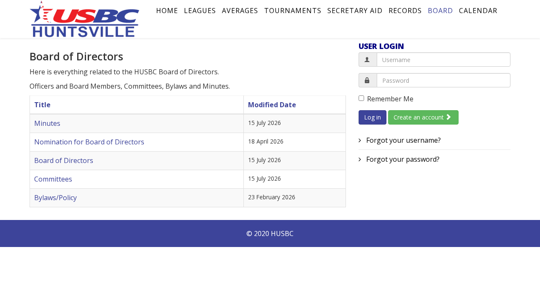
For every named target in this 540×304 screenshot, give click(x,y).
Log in (372, 117)
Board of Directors (63, 160)
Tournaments (292, 10)
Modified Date (272, 104)
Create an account (420, 117)
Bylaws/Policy (55, 197)
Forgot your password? (402, 159)
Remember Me (390, 98)
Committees (53, 179)
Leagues (200, 10)
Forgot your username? (402, 140)
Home (167, 10)
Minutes (47, 123)
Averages (240, 10)
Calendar (478, 10)
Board (440, 10)
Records (405, 10)
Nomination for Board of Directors (89, 142)
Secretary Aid (355, 10)
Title (42, 104)
